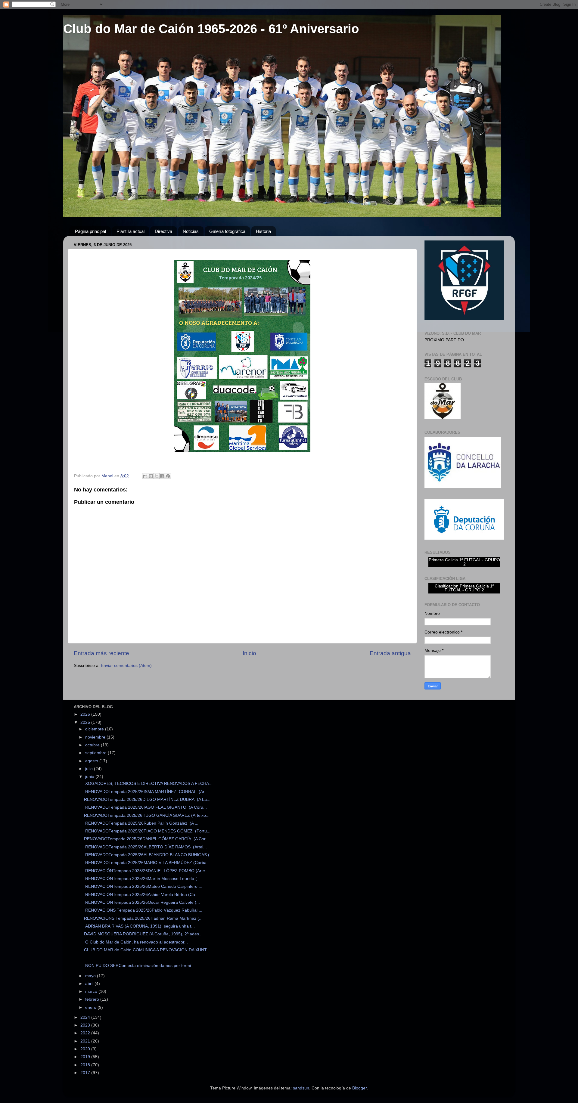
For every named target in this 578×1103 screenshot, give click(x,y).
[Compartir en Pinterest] (168, 476)
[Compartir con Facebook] (162, 476)
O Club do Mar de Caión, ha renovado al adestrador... (136, 942)
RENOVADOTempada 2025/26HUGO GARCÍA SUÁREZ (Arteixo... (147, 815)
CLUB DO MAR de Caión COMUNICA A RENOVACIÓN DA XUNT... (147, 950)
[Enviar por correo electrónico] (145, 476)
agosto (92, 761)
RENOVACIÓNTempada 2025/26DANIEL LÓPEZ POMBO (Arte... (146, 871)
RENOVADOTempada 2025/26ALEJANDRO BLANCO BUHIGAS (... (148, 855)
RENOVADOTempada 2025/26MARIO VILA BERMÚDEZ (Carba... (147, 862)
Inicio (249, 653)
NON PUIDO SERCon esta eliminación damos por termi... (139, 965)
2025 (85, 722)
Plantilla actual (130, 231)
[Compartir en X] (157, 476)
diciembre (95, 729)
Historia (263, 231)
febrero (92, 999)
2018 (85, 1065)
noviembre (96, 737)
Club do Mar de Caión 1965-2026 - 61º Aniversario (211, 29)
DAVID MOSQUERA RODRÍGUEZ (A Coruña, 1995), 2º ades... (143, 934)
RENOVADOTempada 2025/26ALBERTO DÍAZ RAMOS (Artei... (145, 847)
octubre (93, 745)
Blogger (359, 1088)
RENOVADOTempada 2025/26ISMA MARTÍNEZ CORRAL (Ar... (146, 791)
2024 (85, 1017)
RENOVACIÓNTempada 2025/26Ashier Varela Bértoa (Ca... (141, 894)
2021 (85, 1041)
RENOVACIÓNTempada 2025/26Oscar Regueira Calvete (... (142, 902)
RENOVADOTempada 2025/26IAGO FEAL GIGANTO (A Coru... (145, 807)
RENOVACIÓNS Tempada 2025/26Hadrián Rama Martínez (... (143, 918)
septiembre (96, 753)
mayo (91, 976)
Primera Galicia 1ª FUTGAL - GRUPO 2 (464, 562)
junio (90, 776)
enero (91, 1007)
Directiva (163, 231)
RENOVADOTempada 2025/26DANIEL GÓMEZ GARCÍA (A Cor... (146, 839)
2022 (85, 1033)
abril (90, 983)
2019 (85, 1057)
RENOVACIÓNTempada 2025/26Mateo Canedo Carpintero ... (143, 886)
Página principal (90, 231)
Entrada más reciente (101, 653)
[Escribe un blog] (151, 476)
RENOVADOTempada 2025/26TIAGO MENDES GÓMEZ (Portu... (147, 831)
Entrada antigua (390, 653)
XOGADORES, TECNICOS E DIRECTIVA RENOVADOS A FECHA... (148, 783)
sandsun (301, 1088)
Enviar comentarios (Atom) (126, 665)
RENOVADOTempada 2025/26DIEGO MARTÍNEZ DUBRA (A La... (147, 799)
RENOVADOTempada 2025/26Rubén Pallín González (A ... (141, 823)
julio (89, 769)
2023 (85, 1025)
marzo (91, 991)
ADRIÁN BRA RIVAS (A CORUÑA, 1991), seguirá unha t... (139, 926)
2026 (85, 714)
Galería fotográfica (227, 231)
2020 (85, 1049)
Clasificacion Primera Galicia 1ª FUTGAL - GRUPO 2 (464, 588)
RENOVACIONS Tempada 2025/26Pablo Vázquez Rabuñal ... (143, 910)
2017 (85, 1072)
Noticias (191, 231)
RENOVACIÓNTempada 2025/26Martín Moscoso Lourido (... (142, 878)
